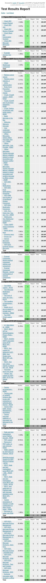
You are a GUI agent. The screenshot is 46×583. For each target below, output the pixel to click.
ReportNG (21, 3)
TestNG (14, 3)
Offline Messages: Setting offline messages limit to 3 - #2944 (8, 137)
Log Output (10, 13)
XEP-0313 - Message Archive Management (8, 523)
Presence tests (9, 234)
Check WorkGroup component (6, 65)
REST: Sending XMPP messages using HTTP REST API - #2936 (8, 342)
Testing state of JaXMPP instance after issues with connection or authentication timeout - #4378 (8, 399)
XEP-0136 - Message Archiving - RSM (8, 556)
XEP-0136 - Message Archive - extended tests (8, 550)
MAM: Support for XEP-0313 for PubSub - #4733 (8, 451)
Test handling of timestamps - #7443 (8, 303)
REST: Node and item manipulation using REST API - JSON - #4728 (8, 480)
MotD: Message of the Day (8, 118)
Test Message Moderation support (8, 291)
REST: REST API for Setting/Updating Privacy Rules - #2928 (8, 333)
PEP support (8, 440)
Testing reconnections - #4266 (8, 389)
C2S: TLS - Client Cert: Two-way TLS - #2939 (8, 213)
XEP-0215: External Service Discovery (8, 246)
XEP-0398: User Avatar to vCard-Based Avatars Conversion (7, 199)
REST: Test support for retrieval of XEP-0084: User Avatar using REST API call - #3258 (8, 354)
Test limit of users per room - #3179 (8, 297)
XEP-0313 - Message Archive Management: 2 (8, 529)
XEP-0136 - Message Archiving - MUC (8, 570)
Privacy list (7, 236)
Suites (3, 13)
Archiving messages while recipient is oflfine (8, 576)
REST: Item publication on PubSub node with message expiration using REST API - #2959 (8, 492)
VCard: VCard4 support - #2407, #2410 (8, 97)
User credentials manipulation (7, 130)
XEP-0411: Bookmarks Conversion (7, 207)
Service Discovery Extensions (6, 240)
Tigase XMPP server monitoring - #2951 (8, 226)
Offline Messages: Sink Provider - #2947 (8, 145)
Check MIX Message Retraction (7, 43)
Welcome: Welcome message (7, 124)
